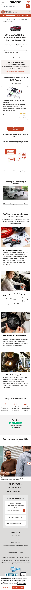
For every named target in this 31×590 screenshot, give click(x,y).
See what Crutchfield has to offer (15, 71)
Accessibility (20, 557)
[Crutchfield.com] (15, 2)
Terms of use (12, 557)
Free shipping (15, 15)
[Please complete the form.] (24, 510)
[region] (15, 463)
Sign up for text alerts (14, 517)
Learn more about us (15, 442)
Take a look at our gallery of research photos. (15, 204)
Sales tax (4, 557)
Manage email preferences (15, 552)
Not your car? (15, 57)
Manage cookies (15, 542)
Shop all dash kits (15, 128)
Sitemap (27, 557)
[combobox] (15, 6)
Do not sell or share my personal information (15, 545)
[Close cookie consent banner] (29, 578)
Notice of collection (15, 549)
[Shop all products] (2, 2)
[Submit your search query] (28, 6)
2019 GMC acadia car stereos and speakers (16, 19)
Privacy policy (16, 535)
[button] (29, 463)
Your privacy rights (15, 539)
